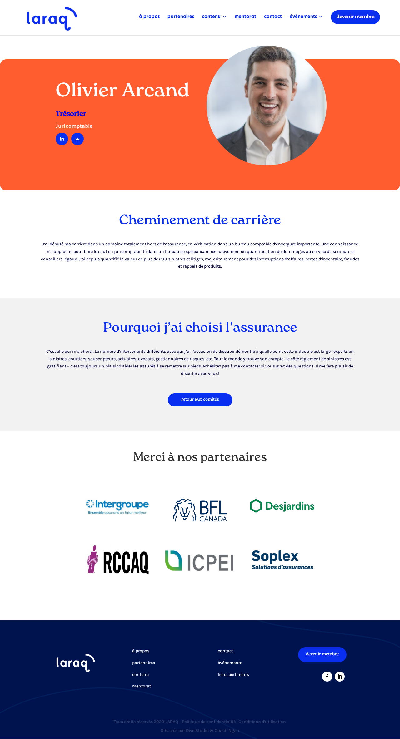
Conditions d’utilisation (262, 721)
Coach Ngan (227, 730)
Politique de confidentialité (209, 721)
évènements (303, 16)
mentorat (245, 16)
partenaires (181, 16)
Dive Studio (197, 730)
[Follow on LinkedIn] (340, 677)
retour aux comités (200, 400)
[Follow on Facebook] (327, 677)
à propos (149, 16)
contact (273, 16)
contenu (211, 16)
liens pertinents (233, 674)
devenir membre (355, 17)
